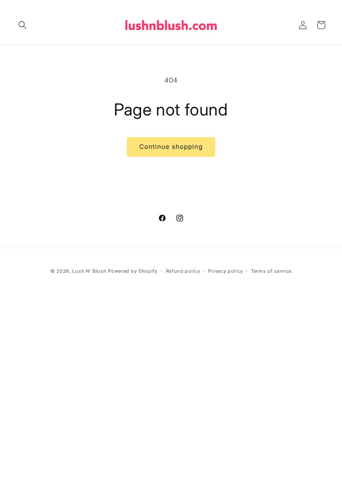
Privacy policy (225, 271)
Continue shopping (171, 147)
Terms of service (271, 271)
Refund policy (183, 271)
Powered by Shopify (133, 271)
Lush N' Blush (89, 271)
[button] (22, 25)
